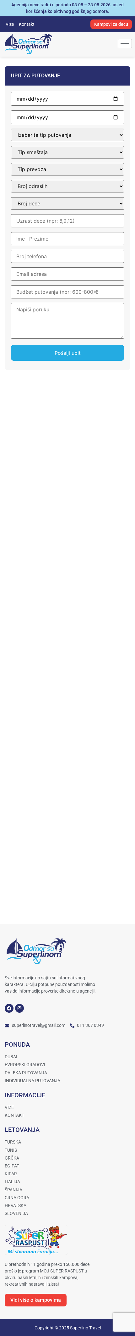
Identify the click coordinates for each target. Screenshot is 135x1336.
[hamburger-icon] (125, 43)
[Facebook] (9, 1008)
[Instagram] (19, 1008)
